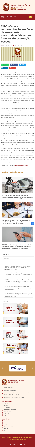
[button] (2, 17)
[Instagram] (14, 444)
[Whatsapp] (10, 444)
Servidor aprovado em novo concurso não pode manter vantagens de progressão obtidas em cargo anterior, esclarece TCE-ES (18, 288)
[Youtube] (21, 444)
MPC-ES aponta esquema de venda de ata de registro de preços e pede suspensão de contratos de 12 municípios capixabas (18, 295)
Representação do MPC (21, 165)
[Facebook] (17, 444)
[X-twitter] (24, 444)
